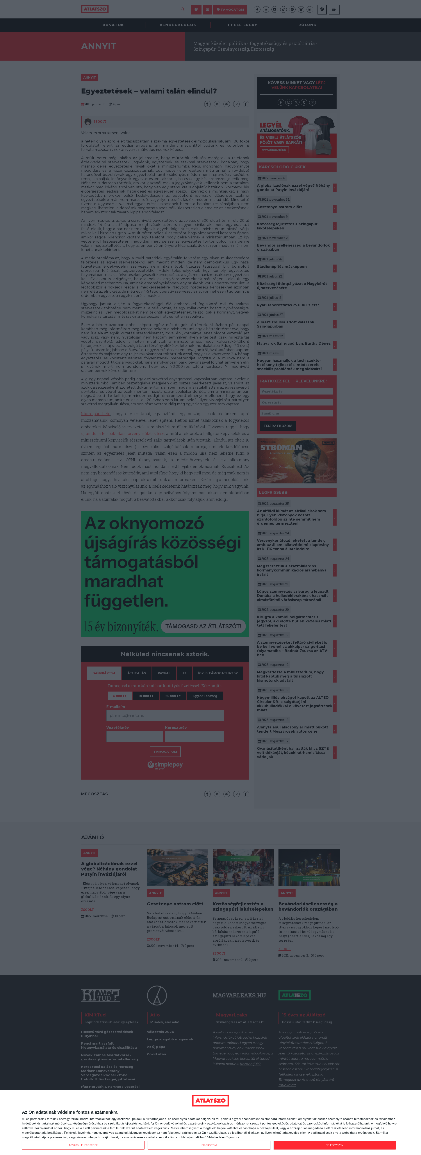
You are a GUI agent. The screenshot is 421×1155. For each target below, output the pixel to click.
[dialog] (210, 1122)
